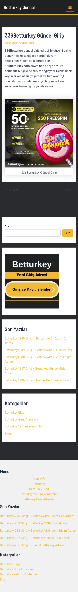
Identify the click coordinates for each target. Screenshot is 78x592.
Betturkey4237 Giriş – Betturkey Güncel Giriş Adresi (35, 538)
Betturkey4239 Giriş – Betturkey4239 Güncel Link (38, 350)
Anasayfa (39, 479)
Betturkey (39, 484)
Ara (7, 226)
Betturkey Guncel (19, 7)
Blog (8, 433)
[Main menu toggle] (70, 7)
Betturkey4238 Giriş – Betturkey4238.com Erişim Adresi (38, 530)
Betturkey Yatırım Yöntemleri (24, 426)
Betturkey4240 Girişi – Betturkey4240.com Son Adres (36, 516)
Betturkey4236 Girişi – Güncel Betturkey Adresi (37, 380)
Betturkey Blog (14, 412)
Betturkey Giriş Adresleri (21, 419)
